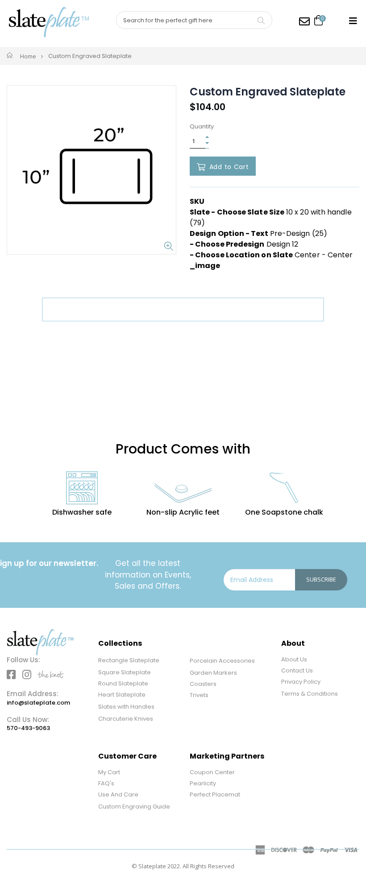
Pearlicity (203, 783)
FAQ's (106, 783)
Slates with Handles (126, 706)
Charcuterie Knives (125, 718)
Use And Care (118, 794)
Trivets (199, 695)
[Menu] (353, 21)
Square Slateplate (124, 672)
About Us (294, 659)
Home (28, 56)
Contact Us (297, 670)
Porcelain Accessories (222, 660)
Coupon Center (212, 772)
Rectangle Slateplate (128, 660)
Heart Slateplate (122, 694)
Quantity (202, 127)
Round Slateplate (123, 683)
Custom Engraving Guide (134, 806)
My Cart (109, 772)
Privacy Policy (300, 681)
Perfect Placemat (215, 794)
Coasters (203, 684)
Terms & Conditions (309, 693)
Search (261, 20)
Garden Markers (213, 672)
